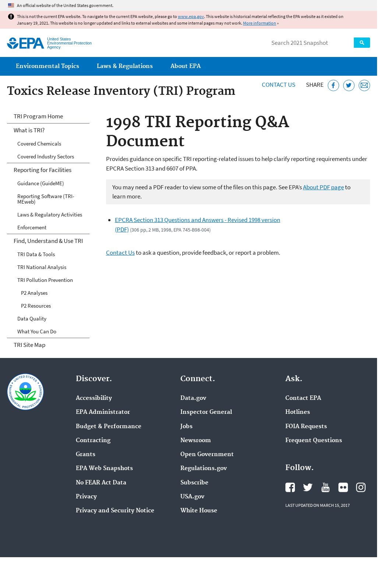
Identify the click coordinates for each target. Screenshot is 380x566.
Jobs (186, 426)
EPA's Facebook (290, 487)
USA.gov (192, 497)
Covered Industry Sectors (45, 156)
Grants (85, 454)
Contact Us (278, 84)
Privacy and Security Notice (115, 511)
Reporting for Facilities (42, 170)
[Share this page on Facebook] (333, 85)
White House (198, 511)
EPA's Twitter (308, 487)
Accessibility (94, 398)
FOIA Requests (306, 426)
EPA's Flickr (343, 487)
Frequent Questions (313, 440)
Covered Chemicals (39, 143)
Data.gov (193, 398)
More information (259, 23)
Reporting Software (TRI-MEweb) (45, 199)
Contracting (93, 440)
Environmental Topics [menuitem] (47, 66)
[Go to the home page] (25, 43)
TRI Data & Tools (36, 254)
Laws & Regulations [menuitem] (125, 66)
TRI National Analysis (41, 267)
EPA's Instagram (361, 487)
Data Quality (31, 318)
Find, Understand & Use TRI (48, 241)
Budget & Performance (108, 426)
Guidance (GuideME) (40, 183)
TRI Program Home (38, 116)
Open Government (207, 454)
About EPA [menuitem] (185, 66)
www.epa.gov (191, 16)
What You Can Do (36, 331)
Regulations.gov (203, 468)
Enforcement (31, 227)
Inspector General (206, 412)
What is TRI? (29, 130)
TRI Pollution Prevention (45, 279)
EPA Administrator (103, 412)
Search (362, 42)
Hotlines (297, 412)
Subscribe (194, 483)
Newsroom (195, 440)
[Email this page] (364, 85)
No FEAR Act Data (101, 483)
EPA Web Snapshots (104, 468)
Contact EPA (303, 398)
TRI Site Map (29, 345)
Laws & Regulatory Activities (49, 214)
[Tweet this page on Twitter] (349, 85)
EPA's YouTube (325, 487)
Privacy (86, 497)
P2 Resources (36, 305)
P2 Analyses (34, 292)
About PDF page (323, 187)
